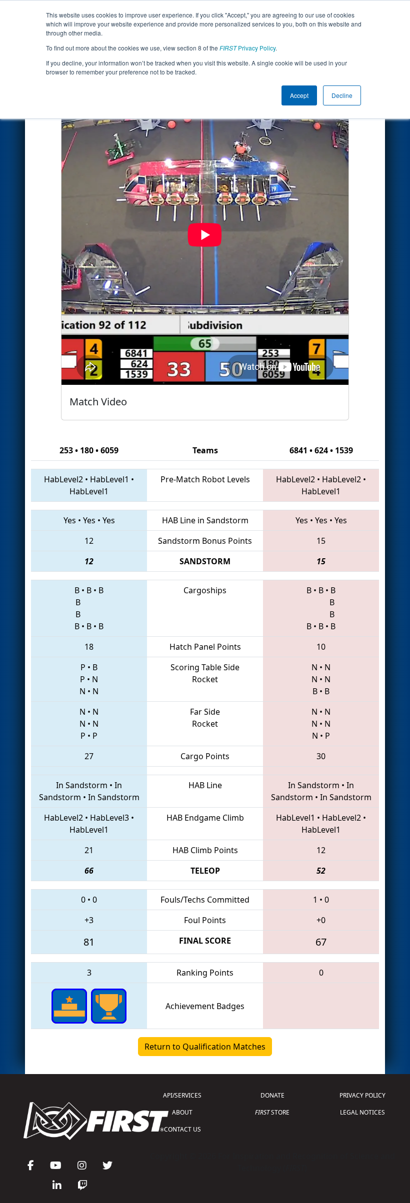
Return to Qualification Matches (205, 1046)
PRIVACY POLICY (363, 1095)
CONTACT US (182, 1129)
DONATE (272, 1095)
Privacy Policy (248, 47)
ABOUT (182, 1112)
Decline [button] (342, 95)
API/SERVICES (182, 1095)
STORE (272, 1112)
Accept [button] (299, 95)
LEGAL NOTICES (362, 1112)
